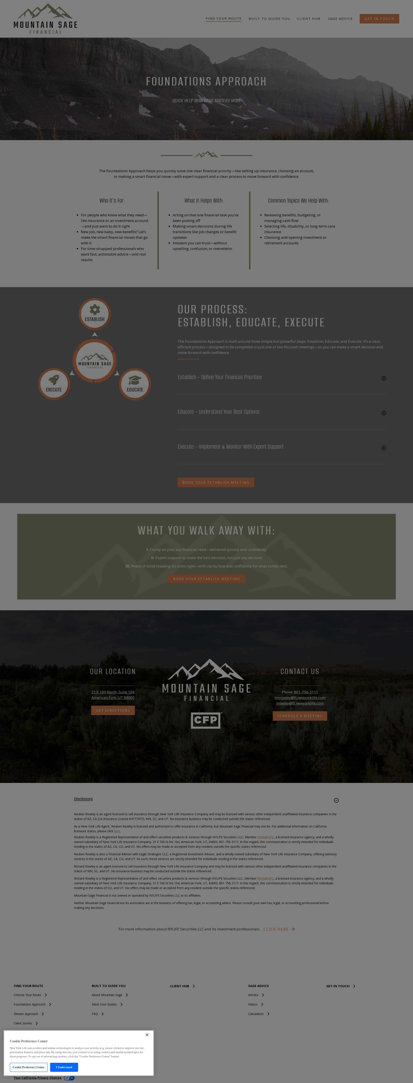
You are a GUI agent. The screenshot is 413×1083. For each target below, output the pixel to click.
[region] (78, 1053)
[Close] (147, 1035)
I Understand (64, 1067)
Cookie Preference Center (29, 1067)
